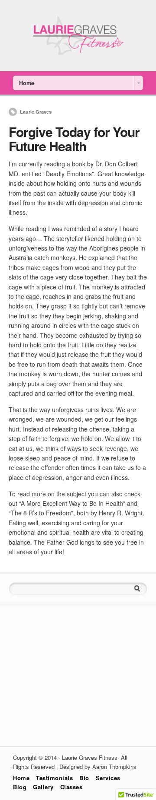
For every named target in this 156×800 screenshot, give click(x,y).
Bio (84, 778)
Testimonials (54, 778)
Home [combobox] (26, 83)
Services (108, 778)
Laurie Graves (36, 111)
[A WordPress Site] (78, 55)
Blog (19, 787)
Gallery (43, 787)
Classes (71, 787)
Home (21, 778)
